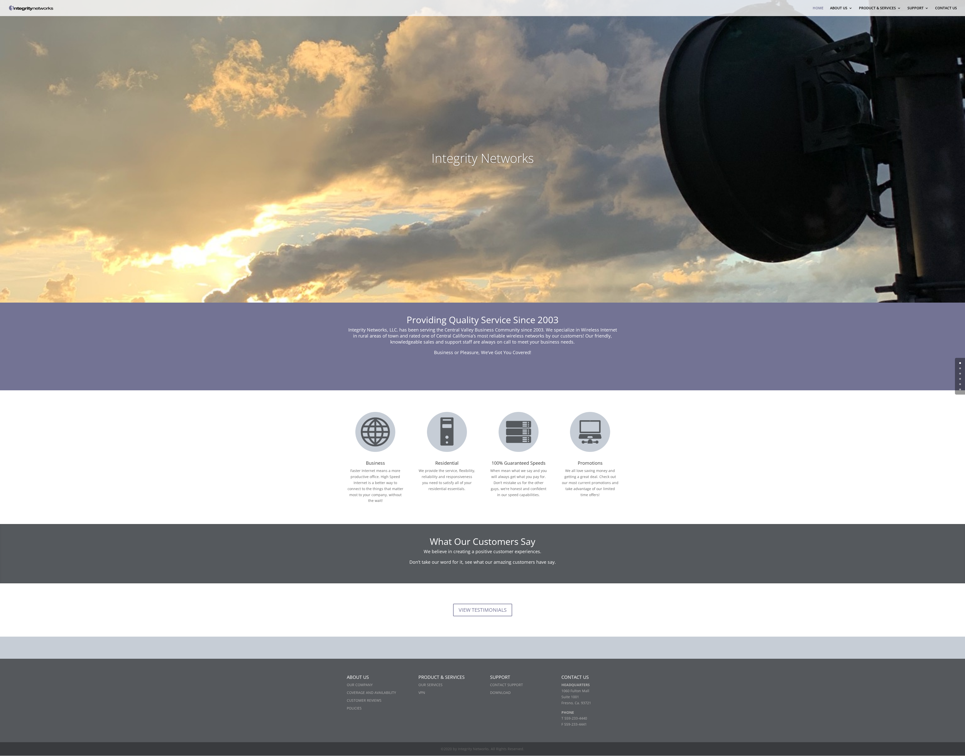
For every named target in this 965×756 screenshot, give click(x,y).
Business (375, 463)
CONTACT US (946, 8)
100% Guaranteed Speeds (519, 463)
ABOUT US (838, 8)
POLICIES (354, 708)
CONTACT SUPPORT (506, 684)
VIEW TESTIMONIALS (483, 609)
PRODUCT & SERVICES (877, 8)
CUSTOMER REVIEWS (364, 700)
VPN (421, 692)
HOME (818, 8)
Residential (447, 463)
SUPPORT (915, 8)
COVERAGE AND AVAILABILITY (371, 692)
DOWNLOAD (500, 692)
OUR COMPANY (360, 684)
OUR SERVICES (430, 684)
